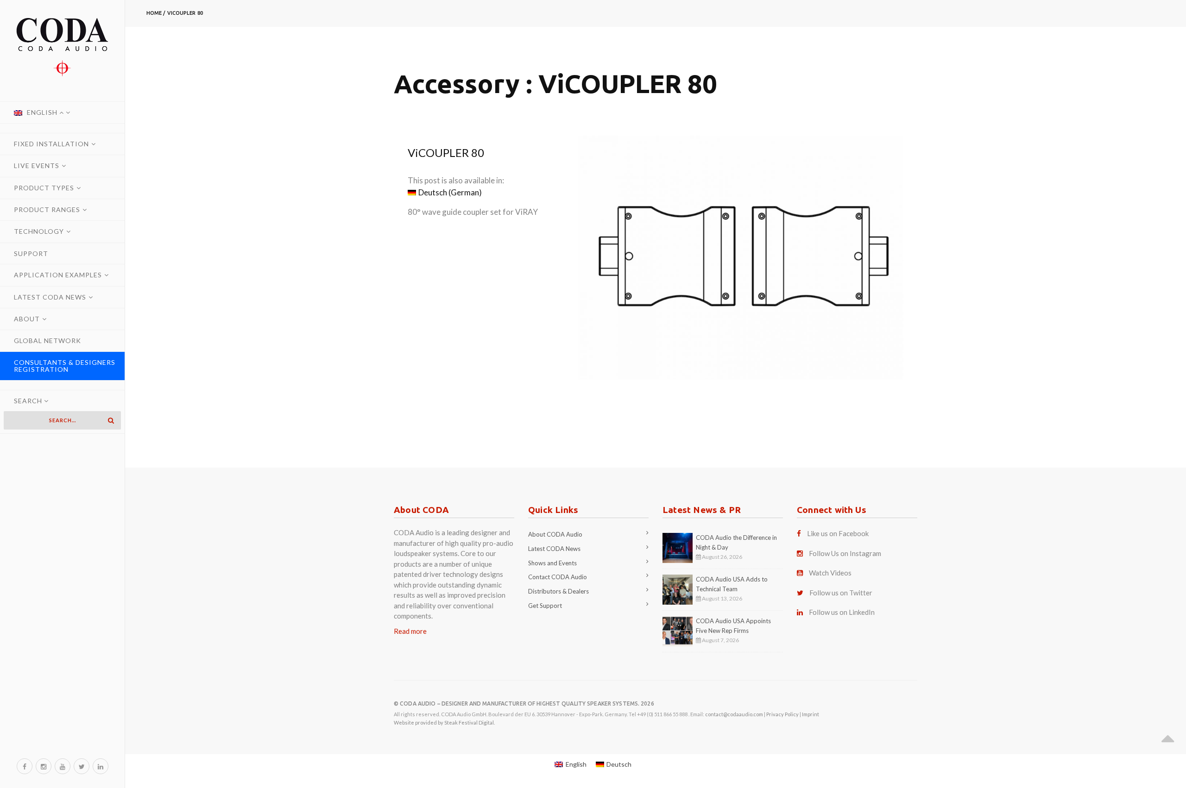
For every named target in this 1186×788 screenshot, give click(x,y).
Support (31, 253)
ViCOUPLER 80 (185, 13)
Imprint (810, 714)
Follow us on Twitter (840, 592)
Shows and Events (552, 563)
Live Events (36, 165)
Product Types (44, 188)
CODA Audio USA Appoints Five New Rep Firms (733, 625)
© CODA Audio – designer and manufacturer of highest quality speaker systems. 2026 (524, 703)
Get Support (545, 605)
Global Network (47, 340)
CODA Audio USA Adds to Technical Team (732, 584)
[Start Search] (110, 420)
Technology (39, 231)
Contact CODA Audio (557, 577)
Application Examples (58, 275)
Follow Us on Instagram (845, 553)
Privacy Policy (782, 714)
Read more (410, 631)
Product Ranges (47, 209)
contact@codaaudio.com (734, 714)
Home (154, 13)
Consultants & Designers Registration (64, 365)
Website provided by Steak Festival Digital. (444, 722)
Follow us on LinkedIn (842, 612)
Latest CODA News (50, 297)
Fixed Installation (51, 144)
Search (29, 401)
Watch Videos (830, 573)
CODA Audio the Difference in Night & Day (736, 542)
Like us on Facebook (838, 533)
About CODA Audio (555, 534)
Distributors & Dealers (558, 591)
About (27, 319)
